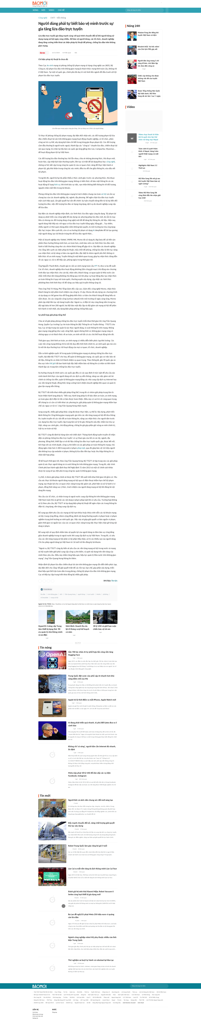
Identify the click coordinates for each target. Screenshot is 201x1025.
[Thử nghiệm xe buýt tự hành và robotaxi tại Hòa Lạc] (52, 968)
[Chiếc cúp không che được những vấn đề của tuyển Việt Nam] (132, 79)
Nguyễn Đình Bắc (106, 995)
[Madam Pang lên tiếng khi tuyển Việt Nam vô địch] (132, 36)
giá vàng (75, 1000)
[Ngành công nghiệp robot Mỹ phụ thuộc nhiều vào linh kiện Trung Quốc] (52, 945)
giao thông (58, 992)
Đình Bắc (79, 992)
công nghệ (110, 162)
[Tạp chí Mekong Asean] (69, 703)
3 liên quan (79, 658)
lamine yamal (60, 1003)
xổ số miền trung (154, 997)
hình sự (57, 185)
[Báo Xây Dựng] (70, 829)
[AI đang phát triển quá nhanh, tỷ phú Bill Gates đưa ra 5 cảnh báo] (52, 730)
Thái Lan (134, 992)
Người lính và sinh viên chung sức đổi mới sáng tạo (90, 800)
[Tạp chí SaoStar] (140, 38)
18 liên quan (81, 849)
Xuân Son (72, 992)
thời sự (86, 992)
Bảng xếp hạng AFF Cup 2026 (62, 1000)
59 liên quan (83, 829)
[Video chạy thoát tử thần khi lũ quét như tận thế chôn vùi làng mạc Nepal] (132, 138)
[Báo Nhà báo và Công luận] (71, 920)
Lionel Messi (106, 1000)
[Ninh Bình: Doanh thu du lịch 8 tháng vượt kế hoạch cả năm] (78, 617)
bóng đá (83, 995)
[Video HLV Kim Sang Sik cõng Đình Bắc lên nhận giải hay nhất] (132, 196)
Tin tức (114, 581)
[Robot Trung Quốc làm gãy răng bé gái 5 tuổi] (52, 854)
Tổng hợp (54, 1012)
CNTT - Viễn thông (58, 18)
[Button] (167, 10)
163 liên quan (146, 171)
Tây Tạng (126, 1000)
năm (114, 995)
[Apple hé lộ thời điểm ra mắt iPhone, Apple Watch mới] (52, 707)
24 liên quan (81, 963)
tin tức (65, 992)
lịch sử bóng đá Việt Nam (146, 992)
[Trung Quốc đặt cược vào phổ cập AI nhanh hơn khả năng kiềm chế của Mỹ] (52, 684)
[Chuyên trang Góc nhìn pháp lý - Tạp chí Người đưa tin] (139, 69)
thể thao (49, 1000)
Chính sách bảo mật (38, 1016)
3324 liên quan (152, 186)
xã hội (103, 194)
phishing (105, 594)
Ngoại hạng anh (116, 997)
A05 (61, 594)
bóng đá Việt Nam (39, 1000)
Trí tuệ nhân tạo (48, 589)
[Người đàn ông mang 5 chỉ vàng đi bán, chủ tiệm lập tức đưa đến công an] (132, 64)
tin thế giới (143, 997)
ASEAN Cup (69, 1003)
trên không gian (52, 594)
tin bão (65, 997)
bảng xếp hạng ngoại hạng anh (102, 1003)
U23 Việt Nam (136, 995)
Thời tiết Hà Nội (57, 995)
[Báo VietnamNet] (140, 159)
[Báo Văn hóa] (70, 963)
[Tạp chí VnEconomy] (70, 682)
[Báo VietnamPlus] (68, 635)
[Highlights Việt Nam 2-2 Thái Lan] (132, 169)
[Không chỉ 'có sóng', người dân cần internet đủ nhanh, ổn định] (52, 754)
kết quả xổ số (50, 1003)
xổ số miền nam (161, 992)
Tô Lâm (119, 1000)
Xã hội (88, 1003)
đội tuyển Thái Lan (93, 995)
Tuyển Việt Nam (95, 992)
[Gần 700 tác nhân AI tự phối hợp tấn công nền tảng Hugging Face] (52, 660)
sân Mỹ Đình (47, 997)
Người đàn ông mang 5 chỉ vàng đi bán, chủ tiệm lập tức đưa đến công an (148, 63)
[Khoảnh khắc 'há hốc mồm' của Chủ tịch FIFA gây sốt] (132, 50)
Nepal (113, 1000)
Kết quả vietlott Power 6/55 (42, 995)
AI (94, 230)
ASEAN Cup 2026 (38, 1003)
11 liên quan (80, 728)
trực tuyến (90, 594)
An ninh (50, 66)
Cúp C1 (88, 997)
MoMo (98, 594)
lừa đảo (43, 594)
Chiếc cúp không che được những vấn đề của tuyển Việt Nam (148, 78)
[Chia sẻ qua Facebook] (40, 581)
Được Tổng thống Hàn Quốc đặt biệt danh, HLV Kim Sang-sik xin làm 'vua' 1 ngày (149, 93)
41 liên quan (83, 897)
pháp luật (81, 448)
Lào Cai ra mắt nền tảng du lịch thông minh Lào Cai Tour (92, 869)
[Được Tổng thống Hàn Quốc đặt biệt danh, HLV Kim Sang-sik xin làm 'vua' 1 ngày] (132, 94)
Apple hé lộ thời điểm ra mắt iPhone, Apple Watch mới (92, 700)
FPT (95, 266)
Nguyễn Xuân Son (80, 1003)
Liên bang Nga (57, 997)
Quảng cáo (35, 1018)
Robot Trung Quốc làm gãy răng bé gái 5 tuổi (87, 846)
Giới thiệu (35, 1012)
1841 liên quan (83, 779)
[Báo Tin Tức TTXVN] (42, 53)
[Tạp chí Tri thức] (69, 849)
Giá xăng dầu (117, 1003)
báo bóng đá (115, 992)
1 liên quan (80, 682)
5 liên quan (79, 703)
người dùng (81, 594)
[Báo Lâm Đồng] (70, 898)
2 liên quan (80, 752)
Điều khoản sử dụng (38, 1014)
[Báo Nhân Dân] (70, 753)
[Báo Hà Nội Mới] (95, 632)
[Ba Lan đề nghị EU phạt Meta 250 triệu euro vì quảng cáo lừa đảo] (52, 922)
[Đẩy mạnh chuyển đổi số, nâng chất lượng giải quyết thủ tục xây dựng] (52, 831)
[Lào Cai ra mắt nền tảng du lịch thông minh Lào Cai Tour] (52, 876)
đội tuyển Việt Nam (123, 995)
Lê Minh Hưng (146, 995)
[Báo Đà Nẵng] (41, 638)
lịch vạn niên (80, 997)
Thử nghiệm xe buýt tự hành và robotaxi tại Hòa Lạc (91, 960)
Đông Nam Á (106, 992)
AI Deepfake (44, 597)
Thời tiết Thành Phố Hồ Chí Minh (43, 992)
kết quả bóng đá (95, 1000)
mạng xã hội (54, 597)
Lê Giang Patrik (126, 992)
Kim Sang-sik (156, 995)
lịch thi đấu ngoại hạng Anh (154, 1000)
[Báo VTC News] (71, 779)
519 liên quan (66, 53)
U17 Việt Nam (127, 997)
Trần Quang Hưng (70, 594)
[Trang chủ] (40, 4)
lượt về (135, 997)
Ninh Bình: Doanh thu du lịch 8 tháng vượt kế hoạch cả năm (77, 629)
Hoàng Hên (134, 1000)
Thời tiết (141, 1000)
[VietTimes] (70, 729)
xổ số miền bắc (97, 997)
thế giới (52, 363)
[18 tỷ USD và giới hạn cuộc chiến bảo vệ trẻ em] (105, 617)
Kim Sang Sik (37, 997)
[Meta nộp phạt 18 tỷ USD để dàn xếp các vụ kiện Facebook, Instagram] (52, 781)
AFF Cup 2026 (84, 1000)
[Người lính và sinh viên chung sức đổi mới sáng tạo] (52, 808)
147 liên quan (153, 142)
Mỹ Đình (72, 997)
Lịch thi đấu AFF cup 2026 (71, 995)
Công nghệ (42, 18)
